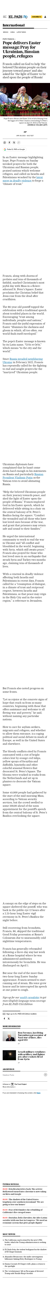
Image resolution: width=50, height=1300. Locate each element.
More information (9, 1087)
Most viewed (9, 1234)
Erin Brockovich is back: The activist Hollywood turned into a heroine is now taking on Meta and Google (24, 1191)
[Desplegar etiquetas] (45, 1074)
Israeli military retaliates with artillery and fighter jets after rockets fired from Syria (31, 1055)
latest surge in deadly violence (23, 179)
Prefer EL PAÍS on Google (16, 149)
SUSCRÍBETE (36, 17)
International (14, 25)
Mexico (5, 32)
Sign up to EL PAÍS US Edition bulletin (21, 1014)
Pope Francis (8, 39)
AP (25, 132)
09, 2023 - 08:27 (24, 136)
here (38, 1093)
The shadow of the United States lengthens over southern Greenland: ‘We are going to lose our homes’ (23, 1202)
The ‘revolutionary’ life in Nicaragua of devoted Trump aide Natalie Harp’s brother (24, 1272)
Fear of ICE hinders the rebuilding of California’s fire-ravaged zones (22, 1211)
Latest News (21, 32)
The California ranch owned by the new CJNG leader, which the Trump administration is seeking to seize (25, 1242)
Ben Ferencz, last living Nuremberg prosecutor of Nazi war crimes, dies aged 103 (32, 1036)
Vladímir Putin (8, 1075)
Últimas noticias (11, 1184)
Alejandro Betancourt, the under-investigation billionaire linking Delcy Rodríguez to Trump (24, 1258)
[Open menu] (5, 17)
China (12, 32)
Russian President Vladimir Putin (23, 476)
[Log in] (45, 17)
